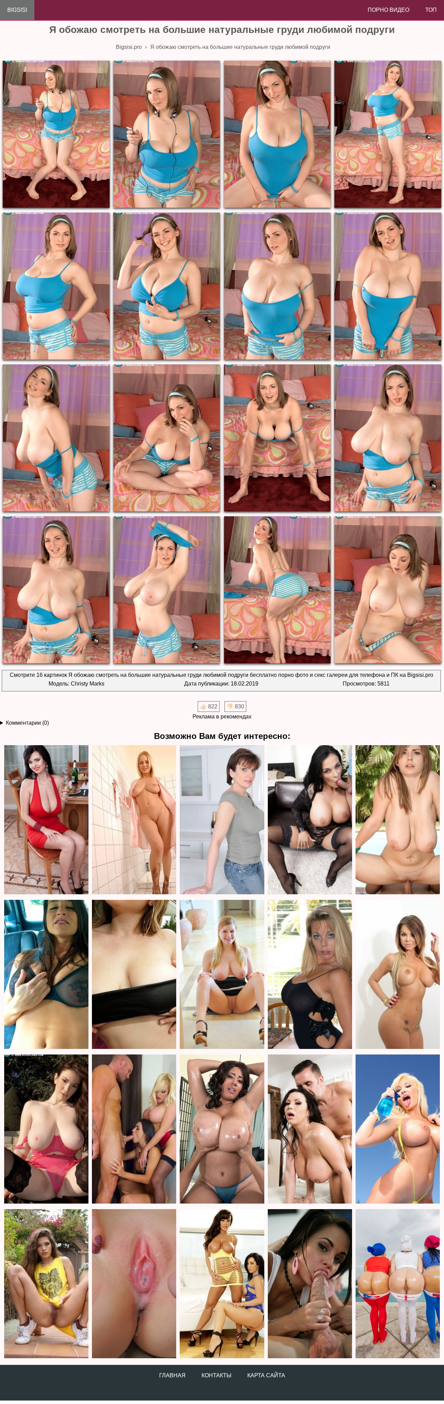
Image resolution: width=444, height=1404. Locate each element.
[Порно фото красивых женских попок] (398, 1284)
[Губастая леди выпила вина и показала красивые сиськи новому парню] (46, 820)
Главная (172, 1375)
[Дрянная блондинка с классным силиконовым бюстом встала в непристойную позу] (310, 975)
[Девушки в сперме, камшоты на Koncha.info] (134, 1284)
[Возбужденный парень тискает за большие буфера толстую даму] (222, 1129)
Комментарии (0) (27, 723)
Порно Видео (388, 10)
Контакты (216, 1375)
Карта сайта (266, 1375)
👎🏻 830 (235, 706)
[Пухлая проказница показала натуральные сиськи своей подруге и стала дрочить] (222, 975)
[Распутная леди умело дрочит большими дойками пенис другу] (398, 820)
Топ (431, 10)
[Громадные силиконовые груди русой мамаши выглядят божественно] (398, 1129)
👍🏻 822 (208, 706)
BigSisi (17, 10)
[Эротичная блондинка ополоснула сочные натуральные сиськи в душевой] (134, 820)
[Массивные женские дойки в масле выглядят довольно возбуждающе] (310, 1129)
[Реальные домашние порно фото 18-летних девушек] (46, 1284)
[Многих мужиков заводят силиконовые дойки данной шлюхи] (398, 975)
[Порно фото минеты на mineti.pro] (310, 1284)
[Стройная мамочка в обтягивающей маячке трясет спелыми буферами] (222, 820)
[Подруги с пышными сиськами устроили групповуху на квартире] (134, 1129)
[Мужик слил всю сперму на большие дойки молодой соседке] (134, 975)
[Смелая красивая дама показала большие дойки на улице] (46, 1129)
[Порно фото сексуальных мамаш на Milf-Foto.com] (222, 1284)
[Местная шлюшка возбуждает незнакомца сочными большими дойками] (46, 975)
